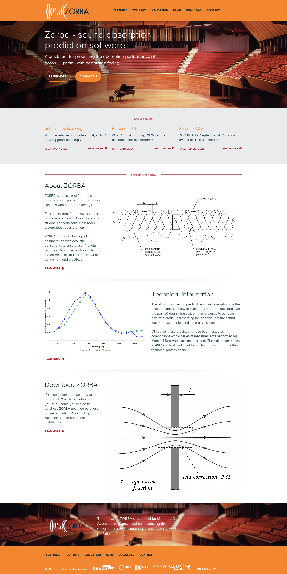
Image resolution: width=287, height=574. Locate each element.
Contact (213, 10)
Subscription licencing (63, 128)
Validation (160, 10)
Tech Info (139, 10)
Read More (96, 148)
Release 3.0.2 (191, 128)
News (177, 10)
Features (120, 10)
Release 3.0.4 (124, 128)
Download (194, 10)
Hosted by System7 (206, 568)
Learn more (57, 76)
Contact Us (88, 76)
